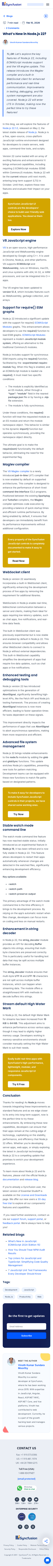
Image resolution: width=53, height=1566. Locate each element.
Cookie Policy (22, 1545)
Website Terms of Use (38, 1545)
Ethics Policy (44, 1549)
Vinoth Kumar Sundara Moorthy (24, 42)
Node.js (32, 132)
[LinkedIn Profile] (30, 1499)
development (11, 1290)
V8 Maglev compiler (18, 471)
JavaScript (29, 1290)
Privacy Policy (9, 1545)
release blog (31, 1179)
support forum (18, 1219)
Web (39, 1297)
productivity (25, 1297)
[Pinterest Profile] (20, 1527)
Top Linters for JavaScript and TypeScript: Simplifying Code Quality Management (28, 1262)
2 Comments (12, 28)
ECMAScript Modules (33, 335)
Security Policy (9, 1549)
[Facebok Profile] (17, 1499)
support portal (35, 1219)
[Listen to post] (46, 16)
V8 (4, 247)
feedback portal (11, 1223)
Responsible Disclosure (27, 1549)
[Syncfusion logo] (12, 4)
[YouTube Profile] (36, 1499)
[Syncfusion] (26, 1537)
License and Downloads (34, 1195)
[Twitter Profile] (23, 1499)
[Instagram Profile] (26, 1527)
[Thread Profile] (33, 1527)
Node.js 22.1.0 (10, 128)
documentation (11, 1179)
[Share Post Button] (46, 1541)
